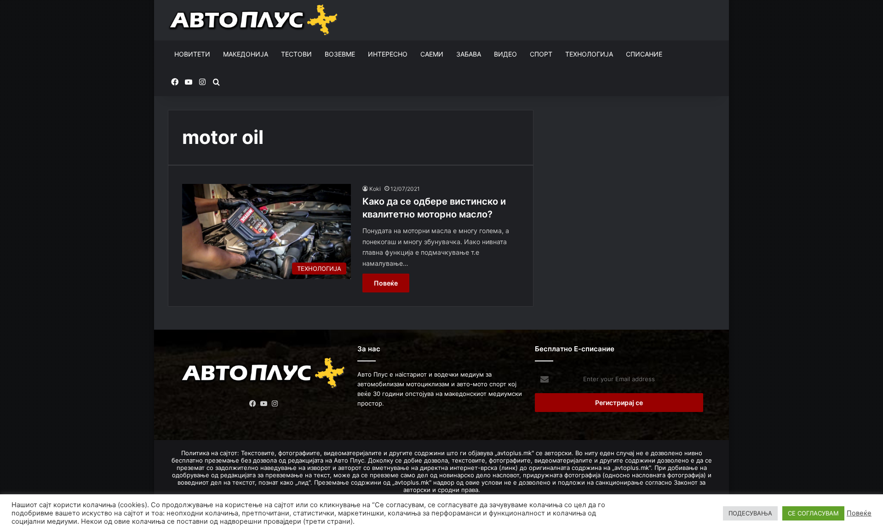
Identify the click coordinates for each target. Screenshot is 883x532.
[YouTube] (263, 403)
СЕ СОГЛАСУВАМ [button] (813, 513)
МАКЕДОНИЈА (245, 54)
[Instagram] (275, 403)
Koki (375, 188)
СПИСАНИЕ (644, 54)
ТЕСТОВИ (296, 54)
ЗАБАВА (468, 54)
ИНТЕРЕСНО (387, 54)
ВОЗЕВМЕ (340, 54)
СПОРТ (541, 54)
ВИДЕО (505, 54)
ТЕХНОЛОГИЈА (589, 54)
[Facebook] (252, 403)
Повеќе (386, 283)
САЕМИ (431, 54)
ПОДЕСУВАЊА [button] (750, 513)
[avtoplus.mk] (254, 20)
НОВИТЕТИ (192, 54)
